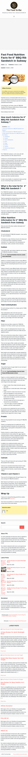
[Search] (22, 527)
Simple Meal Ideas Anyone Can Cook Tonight (16, 568)
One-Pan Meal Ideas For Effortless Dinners (15, 582)
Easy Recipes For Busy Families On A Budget (16, 575)
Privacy (14, 754)
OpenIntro (12, 498)
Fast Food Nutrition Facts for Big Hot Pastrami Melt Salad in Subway (14, 615)
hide (8, 126)
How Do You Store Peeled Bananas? (17, 620)
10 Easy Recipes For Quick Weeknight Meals (16, 561)
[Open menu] (14, 16)
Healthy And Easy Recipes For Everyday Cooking (17, 588)
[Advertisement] (14, 34)
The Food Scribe (7, 754)
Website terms (19, 754)
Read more (3, 651)
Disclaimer (25, 754)
